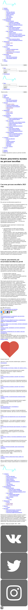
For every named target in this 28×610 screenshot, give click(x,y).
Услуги (8, 44)
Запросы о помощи (14, 22)
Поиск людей (12, 32)
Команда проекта (10, 480)
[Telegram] (5, 312)
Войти (5, 72)
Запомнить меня (22, 71)
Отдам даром (9, 45)
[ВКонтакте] (1, 312)
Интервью (8, 15)
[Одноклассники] (3, 312)
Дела (4, 59)
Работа (8, 37)
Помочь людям (4, 339)
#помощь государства (12, 309)
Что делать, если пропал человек (17, 35)
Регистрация (6, 73)
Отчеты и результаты (11, 477)
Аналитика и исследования (13, 51)
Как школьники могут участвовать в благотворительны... (9, 407)
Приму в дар (9, 42)
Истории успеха (10, 50)
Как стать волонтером (11, 57)
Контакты (8, 18)
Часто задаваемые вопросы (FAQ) (17, 491)
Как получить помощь (14, 23)
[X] (7, 312)
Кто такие (8, 55)
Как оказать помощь (14, 28)
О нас (7, 10)
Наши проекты (10, 14)
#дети (5, 309)
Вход (4, 68)
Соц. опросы (9, 17)
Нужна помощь (10, 21)
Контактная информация (12, 511)
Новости (5, 46)
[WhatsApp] (11, 312)
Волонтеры (6, 54)
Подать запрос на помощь (15, 490)
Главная (5, 8)
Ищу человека (9, 31)
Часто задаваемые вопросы (15, 24)
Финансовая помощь (14, 494)
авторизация (4, 362)
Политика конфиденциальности (14, 512)
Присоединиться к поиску (15, 33)
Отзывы (5, 60)
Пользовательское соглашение (13, 509)
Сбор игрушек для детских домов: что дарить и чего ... (14, 367)
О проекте (5, 9)
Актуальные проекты (11, 58)
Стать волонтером (13, 495)
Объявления (6, 41)
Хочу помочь (9, 493)
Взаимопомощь (7, 19)
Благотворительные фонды (13, 481)
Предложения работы (14, 39)
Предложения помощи (14, 27)
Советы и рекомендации (12, 49)
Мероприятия (9, 53)
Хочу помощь (9, 26)
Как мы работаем (10, 12)
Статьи (8, 48)
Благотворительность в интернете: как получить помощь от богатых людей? (12, 316)
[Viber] (9, 312)
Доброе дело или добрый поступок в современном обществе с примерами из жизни (13, 320)
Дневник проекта (10, 13)
